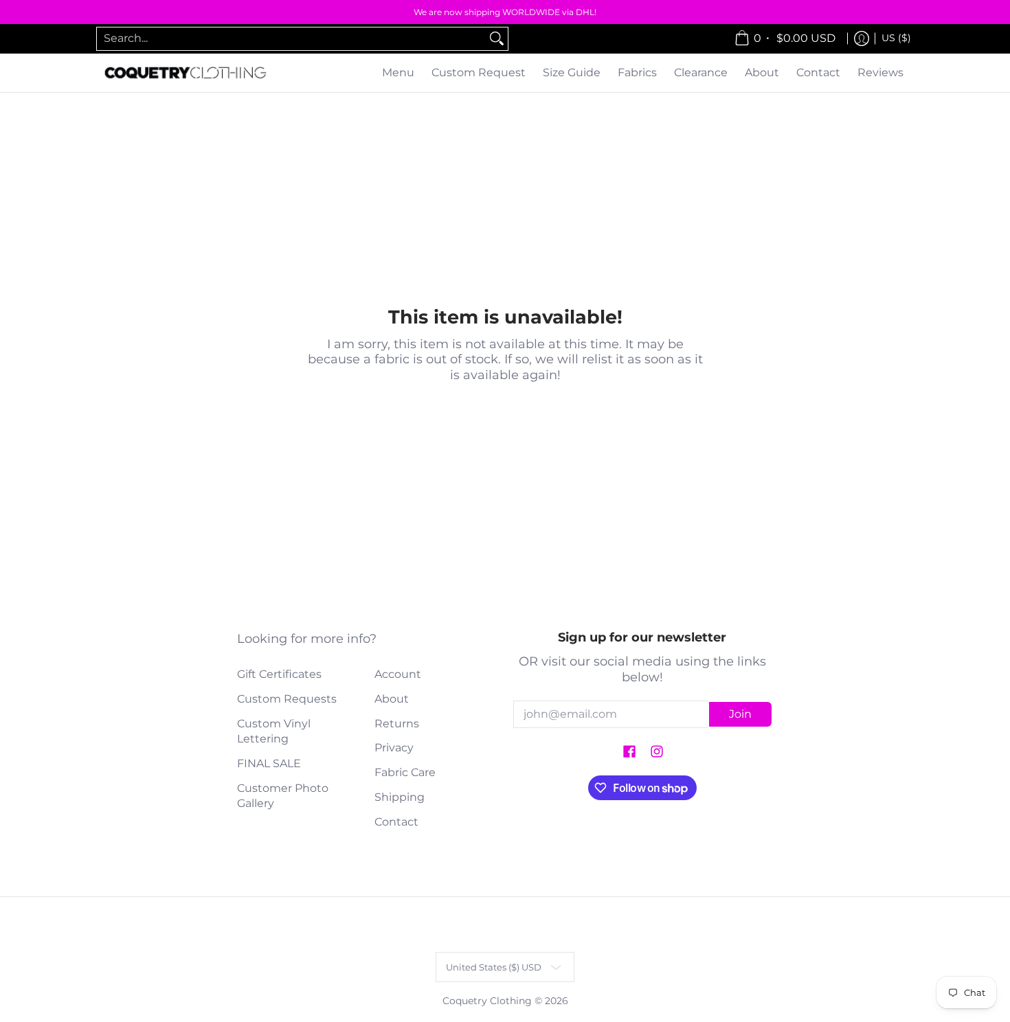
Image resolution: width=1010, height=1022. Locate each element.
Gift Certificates (279, 674)
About (391, 698)
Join (740, 713)
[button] (629, 752)
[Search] (497, 38)
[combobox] (291, 38)
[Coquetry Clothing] (185, 73)
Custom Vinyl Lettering (274, 731)
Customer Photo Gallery (282, 796)
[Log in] (861, 39)
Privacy (394, 747)
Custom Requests (287, 698)
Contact (396, 821)
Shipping (399, 797)
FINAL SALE (269, 763)
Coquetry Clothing (487, 1000)
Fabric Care (405, 772)
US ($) (896, 37)
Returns (396, 723)
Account (397, 674)
